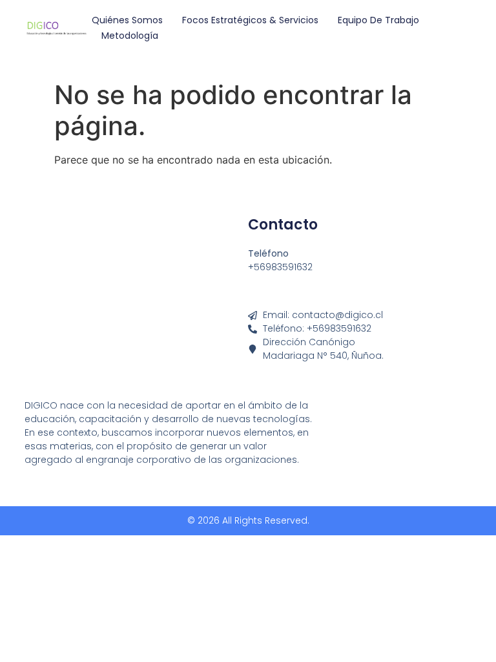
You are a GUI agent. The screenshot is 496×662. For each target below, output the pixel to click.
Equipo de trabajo (378, 20)
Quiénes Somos (127, 20)
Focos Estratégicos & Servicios (250, 20)
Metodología (129, 35)
